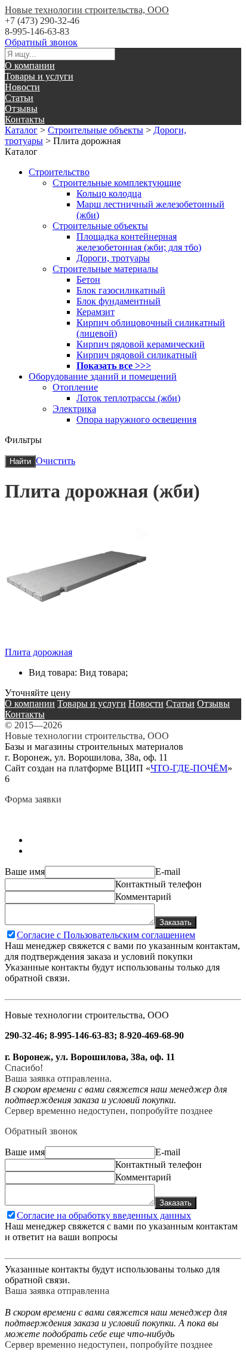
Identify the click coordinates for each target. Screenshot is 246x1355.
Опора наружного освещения (136, 419)
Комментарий (143, 897)
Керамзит (95, 312)
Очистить (55, 461)
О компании (30, 65)
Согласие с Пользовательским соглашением (106, 935)
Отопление (75, 387)
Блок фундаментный (118, 301)
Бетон (88, 279)
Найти (20, 461)
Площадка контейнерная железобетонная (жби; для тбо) (138, 241)
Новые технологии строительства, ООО (87, 10)
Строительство (59, 172)
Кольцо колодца (109, 193)
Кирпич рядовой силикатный (136, 355)
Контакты (25, 119)
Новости (22, 87)
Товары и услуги (39, 76)
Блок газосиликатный (120, 290)
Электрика (74, 409)
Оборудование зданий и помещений (103, 376)
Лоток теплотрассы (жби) (128, 398)
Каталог (21, 130)
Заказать (175, 922)
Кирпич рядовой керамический (140, 344)
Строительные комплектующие (117, 183)
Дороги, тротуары (113, 258)
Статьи (19, 98)
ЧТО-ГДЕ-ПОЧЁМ (188, 768)
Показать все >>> (113, 366)
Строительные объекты (95, 130)
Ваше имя (25, 871)
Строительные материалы (105, 269)
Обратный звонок (41, 42)
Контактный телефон (158, 884)
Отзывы (21, 108)
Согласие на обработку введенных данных (104, 1215)
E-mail (167, 871)
